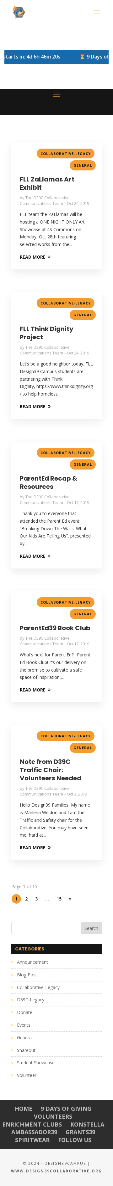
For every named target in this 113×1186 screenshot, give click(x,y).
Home (23, 1108)
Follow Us (74, 1140)
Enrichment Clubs (32, 1124)
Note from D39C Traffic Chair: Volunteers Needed (50, 770)
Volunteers (53, 1116)
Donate (24, 1012)
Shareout (26, 1050)
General (82, 165)
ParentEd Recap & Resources (48, 482)
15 (59, 899)
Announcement (32, 962)
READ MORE (33, 257)
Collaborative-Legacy (65, 153)
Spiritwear (32, 1140)
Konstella (87, 1124)
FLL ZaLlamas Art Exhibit (47, 183)
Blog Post (27, 975)
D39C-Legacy (30, 1000)
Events (23, 1025)
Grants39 (80, 1132)
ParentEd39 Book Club (55, 628)
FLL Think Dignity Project (46, 332)
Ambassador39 (34, 1132)
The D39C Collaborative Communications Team (45, 200)
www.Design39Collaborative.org (56, 1171)
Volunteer (26, 1075)
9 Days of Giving (66, 1108)
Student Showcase (36, 1063)
